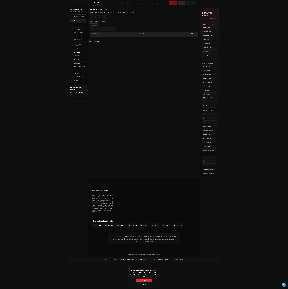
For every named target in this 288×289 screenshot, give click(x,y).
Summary (97, 21)
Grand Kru (76, 49)
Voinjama (77, 55)
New (105, 29)
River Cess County (79, 73)
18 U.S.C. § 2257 (168, 259)
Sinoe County (77, 80)
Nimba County (77, 70)
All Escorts (116, 3)
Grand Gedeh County (77, 44)
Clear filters (193, 33)
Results (103, 21)
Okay (144, 280)
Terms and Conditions (132, 259)
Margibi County (78, 59)
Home (110, 3)
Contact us (162, 3)
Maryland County (78, 63)
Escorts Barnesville (97, 210)
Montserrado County (79, 66)
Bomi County (77, 25)
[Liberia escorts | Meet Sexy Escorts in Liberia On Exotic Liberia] (97, 3)
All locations (111, 29)
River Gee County (78, 76)
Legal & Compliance (179, 259)
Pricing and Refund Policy (145, 259)
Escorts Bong (106, 195)
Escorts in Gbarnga (97, 197)
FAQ (154, 259)
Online (93, 29)
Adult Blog (155, 3)
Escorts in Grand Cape (98, 200)
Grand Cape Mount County (79, 40)
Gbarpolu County (78, 32)
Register (174, 3)
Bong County (77, 29)
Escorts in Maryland (103, 207)
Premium (99, 29)
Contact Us (113, 259)
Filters (91, 21)
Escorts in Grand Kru (106, 202)
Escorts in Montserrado (105, 208)
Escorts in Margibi (103, 205)
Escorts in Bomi (96, 195)
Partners (81, 92)
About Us (107, 259)
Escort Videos (141, 3)
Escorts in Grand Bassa (105, 198)
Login (182, 3)
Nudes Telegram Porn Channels (128, 3)
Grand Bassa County (79, 36)
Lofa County (77, 52)
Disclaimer (160, 259)
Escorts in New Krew (98, 203)
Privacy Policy (122, 259)
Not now (144, 284)
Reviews (149, 3)
